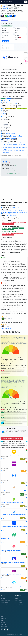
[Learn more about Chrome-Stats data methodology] (17, 138)
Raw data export (4, 610)
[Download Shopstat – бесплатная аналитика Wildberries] (7, 38)
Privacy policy (15, 135)
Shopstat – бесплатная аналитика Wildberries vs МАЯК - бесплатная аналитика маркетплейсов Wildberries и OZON (15, 144)
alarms (4, 114)
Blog (2, 620)
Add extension (18, 608)
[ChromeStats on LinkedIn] (2, 629)
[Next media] (25, 58)
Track (11, 23)
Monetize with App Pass (14, 170)
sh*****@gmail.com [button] (10, 133)
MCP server (3, 608)
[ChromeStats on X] (8, 629)
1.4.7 (8, 105)
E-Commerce (19, 98)
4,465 (6, 162)
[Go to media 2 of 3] (14, 67)
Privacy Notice (4, 626)
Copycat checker (18, 602)
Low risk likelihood (22, 108)
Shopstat (4, 8)
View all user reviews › (6, 328)
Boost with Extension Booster (14, 173)
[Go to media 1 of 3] (12, 67)
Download (11, 19)
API (1, 606)
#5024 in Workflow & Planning (8, 165)
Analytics (14, 98)
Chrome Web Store (7, 25)
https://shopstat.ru (14, 207)
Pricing (16, 598)
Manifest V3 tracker (19, 604)
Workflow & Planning (13, 8)
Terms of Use (3, 624)
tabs (3, 111)
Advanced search (18, 600)
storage (4, 113)
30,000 (7, 102)
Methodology (3, 618)
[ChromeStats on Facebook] (5, 629)
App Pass (3, 598)
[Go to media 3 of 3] (15, 67)
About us (2, 616)
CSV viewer (17, 606)
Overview (4, 19)
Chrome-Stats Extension (6, 600)
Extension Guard (4, 602)
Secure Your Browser (10, 435)
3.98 (12, 104)
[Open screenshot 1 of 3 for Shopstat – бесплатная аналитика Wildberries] (12, 59)
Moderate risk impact (10, 108)
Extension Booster (4, 604)
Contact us (3, 622)
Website (7, 135)
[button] (2, 2)
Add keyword (17, 610)
